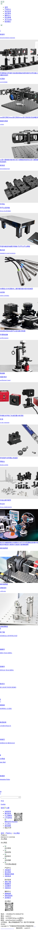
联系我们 (8, 21)
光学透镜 (27, 542)
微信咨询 (8, 813)
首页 (6, 7)
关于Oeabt (8, 19)
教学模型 (8, 500)
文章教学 (8, 886)
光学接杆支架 (11, 73)
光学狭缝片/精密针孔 (9, 544)
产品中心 (8, 9)
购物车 (8, 815)
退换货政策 (8, 895)
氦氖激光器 (23, 288)
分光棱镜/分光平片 (17, 542)
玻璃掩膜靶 (25, 544)
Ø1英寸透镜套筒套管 (21, 160)
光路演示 (8, 888)
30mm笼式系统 (14, 117)
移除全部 (8, 821)
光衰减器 (30, 288)
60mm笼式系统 (24, 117)
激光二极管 (15, 288)
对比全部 (14, 821)
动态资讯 (8, 13)
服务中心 (8, 15)
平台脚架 (27, 246)
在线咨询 (8, 811)
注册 (7, 808)
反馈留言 (8, 897)
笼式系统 (8, 872)
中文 (2, 801)
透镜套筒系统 (9, 874)
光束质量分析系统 (17, 415)
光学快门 (8, 415)
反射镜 (32, 542)
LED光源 (8, 288)
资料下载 (8, 882)
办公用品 (16, 833)
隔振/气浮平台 (19, 246)
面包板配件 (10, 246)
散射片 (18, 544)
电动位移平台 (11, 331)
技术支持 (8, 11)
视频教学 (8, 884)
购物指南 (8, 893)
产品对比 (8, 817)
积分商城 (8, 17)
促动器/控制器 (20, 331)
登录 (2, 808)
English (3, 804)
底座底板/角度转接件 (23, 73)
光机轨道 (8, 876)
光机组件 (8, 870)
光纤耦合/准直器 (12, 458)
